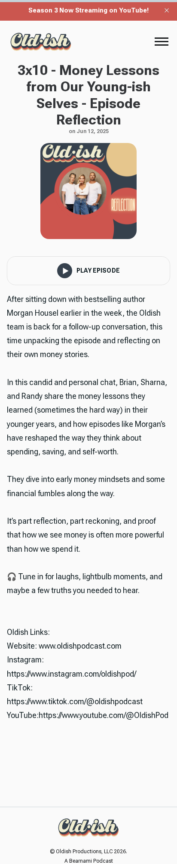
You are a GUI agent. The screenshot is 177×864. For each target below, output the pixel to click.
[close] (167, 10)
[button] (161, 41)
